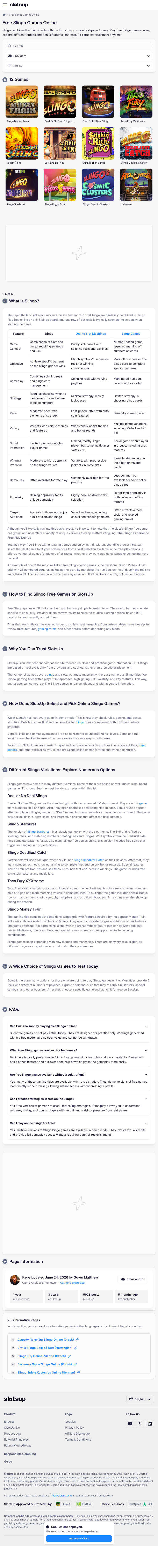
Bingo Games (131, 333)
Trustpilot (140, 1504)
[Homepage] (19, 5)
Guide (8, 1461)
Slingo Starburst (38, 831)
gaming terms (47, 629)
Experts (9, 1421)
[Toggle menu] (5, 5)
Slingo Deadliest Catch (89, 860)
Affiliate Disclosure (77, 1433)
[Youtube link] (130, 1424)
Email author (136, 1279)
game (143, 803)
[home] (4, 14)
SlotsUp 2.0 (12, 1427)
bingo (50, 674)
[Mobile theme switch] (151, 4)
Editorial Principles (16, 1439)
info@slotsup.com (61, 1495)
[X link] (140, 1424)
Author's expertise (72, 1282)
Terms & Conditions (78, 1439)
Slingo (80, 722)
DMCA (86, 1504)
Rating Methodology (17, 1445)
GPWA (66, 1504)
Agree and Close (79, 1538)
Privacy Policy (74, 1427)
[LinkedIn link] (150, 1424)
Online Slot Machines (91, 333)
